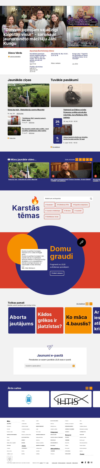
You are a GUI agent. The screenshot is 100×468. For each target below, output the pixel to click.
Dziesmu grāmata (82, 445)
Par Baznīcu (9, 426)
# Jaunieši (78, 211)
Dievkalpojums (53, 434)
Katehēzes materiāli (83, 437)
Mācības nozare (10, 453)
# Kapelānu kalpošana (80, 205)
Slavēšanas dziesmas (83, 426)
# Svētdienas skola (51, 217)
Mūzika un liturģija (25, 426)
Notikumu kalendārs (69, 426)
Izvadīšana (37, 423)
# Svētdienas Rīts (63, 205)
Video (80, 420)
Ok (91, 198)
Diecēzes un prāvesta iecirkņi (26, 434)
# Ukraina (67, 211)
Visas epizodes (70, 159)
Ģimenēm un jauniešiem (40, 445)
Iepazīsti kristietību (54, 420)
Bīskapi (8, 437)
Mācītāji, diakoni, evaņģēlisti (11, 442)
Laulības (37, 420)
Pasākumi (66, 420)
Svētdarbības (24, 448)
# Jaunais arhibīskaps (52, 211)
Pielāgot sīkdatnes (75, 462)
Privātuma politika (54, 462)
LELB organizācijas (25, 437)
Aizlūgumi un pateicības (39, 442)
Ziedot (82, 454)
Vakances (67, 431)
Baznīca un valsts (10, 431)
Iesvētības (23, 453)
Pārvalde (9, 445)
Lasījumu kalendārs (15, 56)
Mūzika (81, 423)
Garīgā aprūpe (24, 423)
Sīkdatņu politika (68, 462)
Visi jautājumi (80, 304)
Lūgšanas (66, 445)
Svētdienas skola (38, 448)
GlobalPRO (41, 462)
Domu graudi (67, 448)
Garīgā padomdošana (39, 437)
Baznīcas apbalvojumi (83, 448)
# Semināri (49, 205)
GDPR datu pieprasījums (61, 462)
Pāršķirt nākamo (57, 273)
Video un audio (67, 453)
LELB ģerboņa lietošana (83, 442)
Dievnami (23, 442)
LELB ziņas (6, 26)
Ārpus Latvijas (38, 431)
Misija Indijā (53, 445)
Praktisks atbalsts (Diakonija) (57, 437)
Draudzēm (82, 434)
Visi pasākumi (56, 147)
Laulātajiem (38, 453)
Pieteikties (75, 366)
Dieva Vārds (67, 442)
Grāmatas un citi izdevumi (69, 423)
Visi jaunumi (52, 453)
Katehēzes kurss (53, 426)
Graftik (47, 462)
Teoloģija (23, 431)
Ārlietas (23, 420)
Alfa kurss (52, 423)
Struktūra (8, 448)
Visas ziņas (12, 138)
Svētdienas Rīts (83, 431)
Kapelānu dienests (54, 442)
